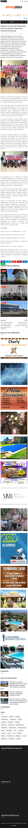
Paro (15, 730)
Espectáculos (12, 727)
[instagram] (22, 1)
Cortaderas (13, 719)
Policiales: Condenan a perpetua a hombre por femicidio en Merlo (16, 693)
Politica (3, 733)
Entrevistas (4, 727)
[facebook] (20, 1)
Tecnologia (4, 738)
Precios (3, 736)
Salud (24, 736)
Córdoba (17, 716)
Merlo (2, 730)
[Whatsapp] (3, 264)
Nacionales (9, 730)
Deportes (16, 33)
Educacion (4, 725)
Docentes (10, 722)
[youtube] (27, 1)
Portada (4, 22)
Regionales (18, 736)
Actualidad (4, 716)
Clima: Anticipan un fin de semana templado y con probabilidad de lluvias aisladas (13, 279)
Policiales (20, 730)
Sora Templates (10, 823)
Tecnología (11, 738)
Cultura (20, 719)
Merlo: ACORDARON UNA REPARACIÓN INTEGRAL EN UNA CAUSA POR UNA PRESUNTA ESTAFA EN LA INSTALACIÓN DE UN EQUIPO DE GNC (14, 295)
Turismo (18, 738)
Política (9, 733)
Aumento (11, 716)
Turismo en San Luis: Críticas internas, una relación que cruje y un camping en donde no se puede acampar (18, 701)
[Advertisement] (14, 765)
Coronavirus (4, 719)
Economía (17, 722)
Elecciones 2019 (19, 725)
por (14, 733)
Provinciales (10, 736)
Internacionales (22, 727)
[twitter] (25, 1)
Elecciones (11, 725)
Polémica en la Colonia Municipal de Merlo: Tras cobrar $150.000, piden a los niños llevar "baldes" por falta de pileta (14, 685)
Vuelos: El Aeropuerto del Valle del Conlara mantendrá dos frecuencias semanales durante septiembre (12, 311)
